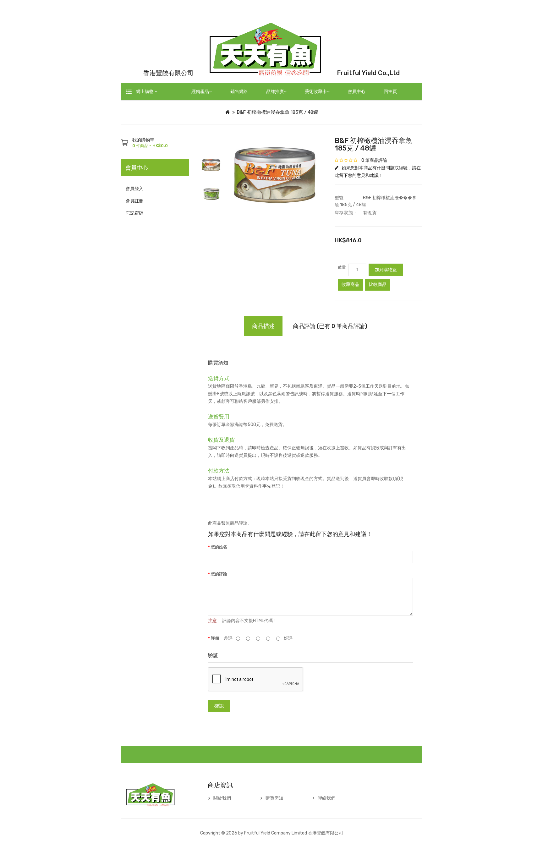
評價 (215, 638)
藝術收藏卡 (316, 91)
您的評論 (219, 574)
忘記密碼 (134, 213)
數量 (342, 267)
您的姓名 (219, 546)
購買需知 (274, 798)
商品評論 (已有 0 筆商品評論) (330, 326)
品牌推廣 (275, 91)
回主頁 (390, 91)
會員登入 (134, 188)
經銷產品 (200, 91)
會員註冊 (134, 201)
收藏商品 (350, 284)
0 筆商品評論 (374, 160)
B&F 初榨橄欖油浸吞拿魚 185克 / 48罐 (277, 112)
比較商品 (378, 284)
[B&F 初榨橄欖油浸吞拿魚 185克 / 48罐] (211, 165)
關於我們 (222, 798)
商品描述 (263, 326)
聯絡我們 (326, 798)
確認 (219, 706)
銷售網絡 (239, 91)
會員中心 (356, 91)
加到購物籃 (386, 269)
